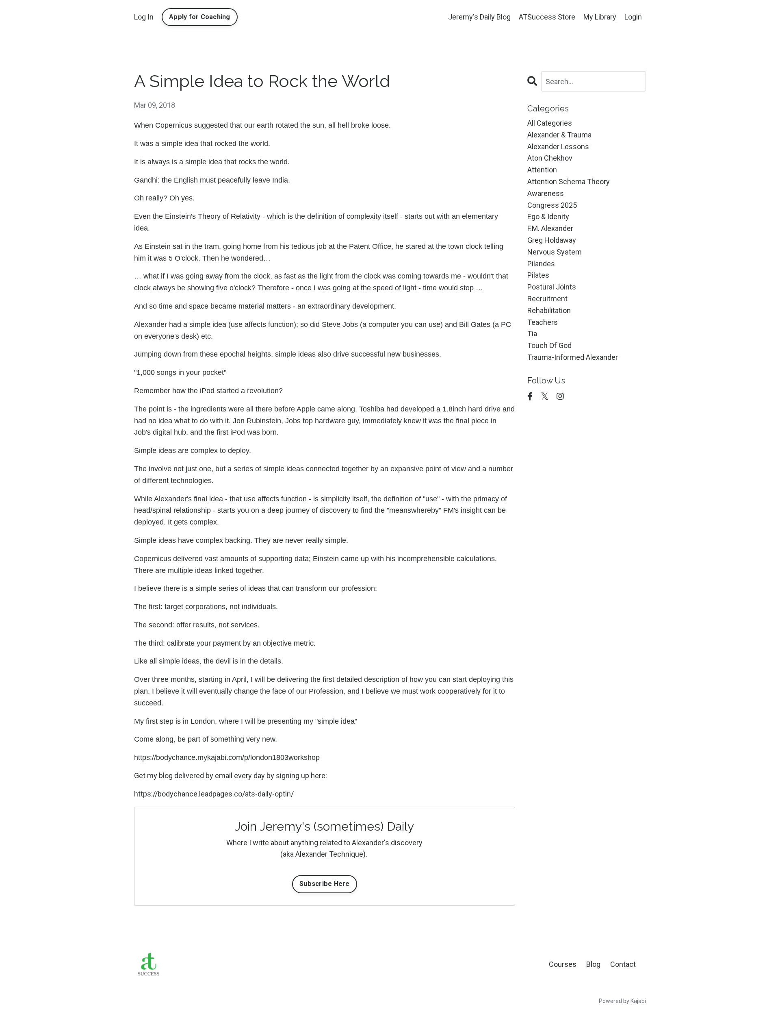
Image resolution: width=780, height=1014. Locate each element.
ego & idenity (548, 216)
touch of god (549, 345)
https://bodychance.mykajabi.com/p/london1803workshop (227, 757)
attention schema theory (568, 181)
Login (633, 17)
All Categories (549, 123)
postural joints (551, 287)
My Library (599, 17)
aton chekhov (549, 158)
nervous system (554, 252)
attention (542, 169)
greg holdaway (551, 240)
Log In (144, 17)
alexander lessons (558, 146)
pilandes (541, 263)
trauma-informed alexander (572, 357)
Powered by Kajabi (622, 1001)
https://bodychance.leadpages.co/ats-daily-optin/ (214, 794)
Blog (593, 964)
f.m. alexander (550, 228)
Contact (623, 964)
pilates (538, 275)
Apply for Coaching (199, 17)
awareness (545, 193)
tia (532, 333)
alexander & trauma (559, 135)
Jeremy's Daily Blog (479, 17)
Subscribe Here (324, 884)
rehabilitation (549, 310)
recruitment (547, 298)
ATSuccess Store (547, 17)
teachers (542, 322)
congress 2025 (552, 205)
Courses (562, 964)
